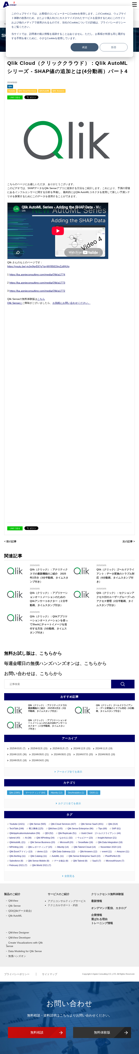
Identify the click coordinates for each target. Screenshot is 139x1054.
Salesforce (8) (16, 861)
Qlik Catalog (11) (38, 856)
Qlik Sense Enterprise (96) (80, 828)
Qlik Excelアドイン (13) (20, 851)
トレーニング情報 (102, 923)
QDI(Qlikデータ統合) (20, 910)
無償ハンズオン (17, 956)
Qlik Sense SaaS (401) (92, 824)
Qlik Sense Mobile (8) (38, 861)
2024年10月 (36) (18, 754)
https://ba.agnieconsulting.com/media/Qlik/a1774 (37, 274)
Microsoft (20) (66, 842)
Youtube (11, 91)
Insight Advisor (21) (107, 838)
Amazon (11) (123, 851)
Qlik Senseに (14, 302)
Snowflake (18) (85, 842)
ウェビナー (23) (85, 838)
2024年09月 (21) (40, 754)
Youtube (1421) (17, 824)
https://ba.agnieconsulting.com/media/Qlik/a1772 (37, 290)
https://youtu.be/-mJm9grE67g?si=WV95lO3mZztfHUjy (38, 266)
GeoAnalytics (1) (76, 792)
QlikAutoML (44, 91)
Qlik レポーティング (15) (40, 847)
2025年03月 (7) (17, 748)
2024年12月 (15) (81, 748)
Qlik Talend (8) (80, 861)
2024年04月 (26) (40, 760)
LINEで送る (15, 97)
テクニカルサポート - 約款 (63, 905)
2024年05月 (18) (18, 760)
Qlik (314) (113, 824)
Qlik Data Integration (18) (110, 842)
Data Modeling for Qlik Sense (25, 951)
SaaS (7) (96, 861)
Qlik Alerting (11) (17, 856)
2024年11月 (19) (103, 748)
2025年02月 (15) (38, 748)
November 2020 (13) (111, 847)
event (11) (107, 851)
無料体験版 (102, 1032)
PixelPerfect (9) (112, 856)
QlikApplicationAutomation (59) (24, 833)
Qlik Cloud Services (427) (63, 824)
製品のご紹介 (12, 894)
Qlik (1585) (14, 792)
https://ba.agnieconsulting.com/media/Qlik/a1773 (37, 282)
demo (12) (42, 851)
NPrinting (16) (16, 847)
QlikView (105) (55, 828)
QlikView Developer (19, 937)
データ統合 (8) (61, 861)
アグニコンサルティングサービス (67, 901)
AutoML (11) (58, 856)
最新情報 (96, 900)
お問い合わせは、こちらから (33, 673)
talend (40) (14, 838)
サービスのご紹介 (59, 894)
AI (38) (28, 838)
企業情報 (96, 914)
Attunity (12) (56, 792)
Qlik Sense (14, 905)
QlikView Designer (18, 932)
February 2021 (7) (18, 865)
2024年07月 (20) (84, 754)
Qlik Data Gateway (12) (63, 851)
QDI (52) (49, 833)
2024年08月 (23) (62, 754)
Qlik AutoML (15, 915)
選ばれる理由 (99, 919)
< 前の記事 (10, 541)
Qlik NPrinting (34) (45, 838)
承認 (84, 47)
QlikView (13, 900)
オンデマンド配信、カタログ (109, 908)
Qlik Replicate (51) (67, 833)
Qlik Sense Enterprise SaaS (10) (84, 856)
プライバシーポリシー (17, 974)
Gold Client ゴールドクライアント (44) (101, 833)
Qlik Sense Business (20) (42, 842)
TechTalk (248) (16, 828)
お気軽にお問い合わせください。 (71, 302)
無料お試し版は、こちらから (33, 653)
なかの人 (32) (66, 838)
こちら (41, 298)
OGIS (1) (94, 792)
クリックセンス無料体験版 (107, 894)
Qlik (10, 86)
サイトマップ (49, 974)
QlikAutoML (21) (17, 842)
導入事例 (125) (36, 828)
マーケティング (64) (35, 792)
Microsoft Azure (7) (115, 861)
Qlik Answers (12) (88, 851)
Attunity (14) (63, 847)
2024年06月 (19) (106, 754)
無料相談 (36, 1032)
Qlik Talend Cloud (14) (85, 847)
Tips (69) (102, 828)
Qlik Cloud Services (27, 91)
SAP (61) (116, 828)
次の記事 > (129, 541)
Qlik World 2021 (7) (41, 865)
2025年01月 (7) (60, 748)
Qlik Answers (58, 91)
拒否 (113, 47)
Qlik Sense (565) (38, 824)
